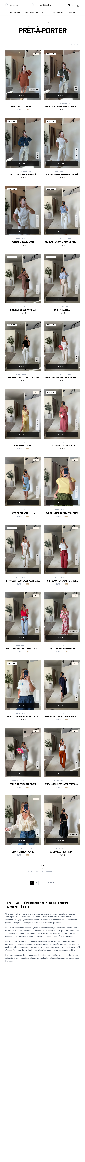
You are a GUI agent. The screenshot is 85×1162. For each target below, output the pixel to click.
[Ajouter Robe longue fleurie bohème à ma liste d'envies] (76, 595)
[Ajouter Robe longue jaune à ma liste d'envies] (37, 392)
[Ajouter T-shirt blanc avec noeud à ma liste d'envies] (37, 188)
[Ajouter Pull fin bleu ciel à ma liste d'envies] (76, 256)
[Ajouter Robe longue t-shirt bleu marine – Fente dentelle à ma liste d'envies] (76, 663)
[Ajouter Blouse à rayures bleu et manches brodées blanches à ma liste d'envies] (76, 188)
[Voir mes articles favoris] (68, 5)
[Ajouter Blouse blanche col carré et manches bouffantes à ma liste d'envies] (76, 324)
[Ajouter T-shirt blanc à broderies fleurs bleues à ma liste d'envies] (37, 663)
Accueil (28, 23)
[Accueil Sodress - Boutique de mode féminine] (45, 5)
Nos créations (31, 13)
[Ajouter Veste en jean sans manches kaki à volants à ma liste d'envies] (76, 53)
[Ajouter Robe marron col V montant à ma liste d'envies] (37, 256)
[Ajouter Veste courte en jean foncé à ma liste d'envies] (37, 121)
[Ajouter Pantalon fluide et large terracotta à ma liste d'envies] (76, 730)
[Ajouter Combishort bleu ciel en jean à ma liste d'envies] (37, 730)
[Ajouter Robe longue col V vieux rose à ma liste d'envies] (76, 392)
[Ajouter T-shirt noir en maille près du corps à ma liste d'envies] (37, 324)
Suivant (51, 883)
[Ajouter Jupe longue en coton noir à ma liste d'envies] (76, 798)
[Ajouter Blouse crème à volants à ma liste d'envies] (37, 798)
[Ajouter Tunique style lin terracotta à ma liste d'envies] (37, 53)
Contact (71, 13)
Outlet (45, 13)
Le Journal (58, 13)
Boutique (39, 23)
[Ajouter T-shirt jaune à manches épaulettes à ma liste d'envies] (76, 459)
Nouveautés (15, 13)
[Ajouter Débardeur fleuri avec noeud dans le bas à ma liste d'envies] (37, 527)
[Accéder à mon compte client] (73, 5)
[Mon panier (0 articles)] (78, 5)
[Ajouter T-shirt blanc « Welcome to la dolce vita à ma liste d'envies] (76, 527)
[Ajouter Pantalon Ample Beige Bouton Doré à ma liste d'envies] (76, 121)
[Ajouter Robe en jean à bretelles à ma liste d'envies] (37, 459)
